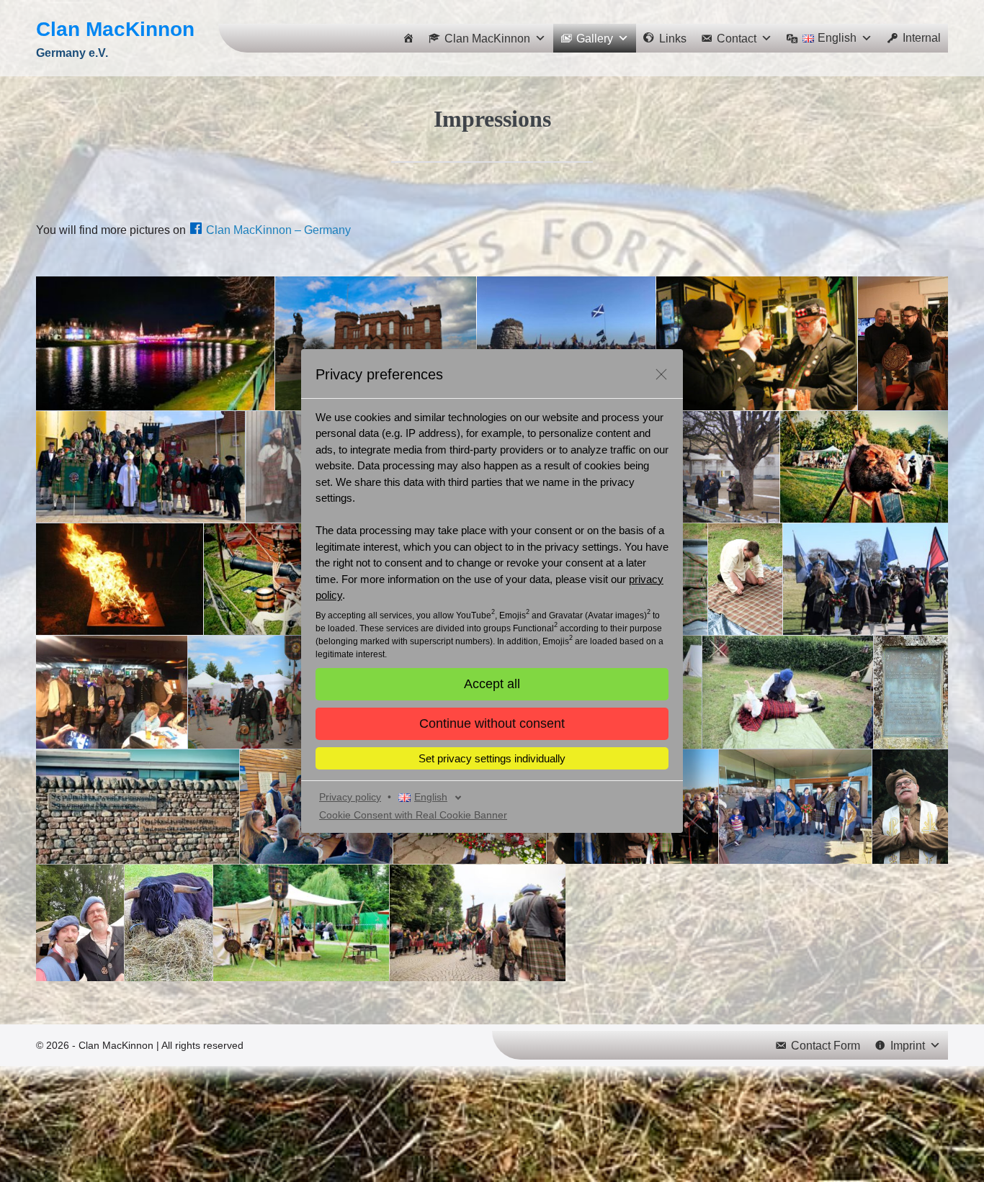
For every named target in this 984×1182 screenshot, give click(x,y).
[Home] (408, 38)
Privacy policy (350, 797)
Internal (922, 38)
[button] (492, 724)
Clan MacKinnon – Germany (278, 230)
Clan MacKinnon (115, 29)
